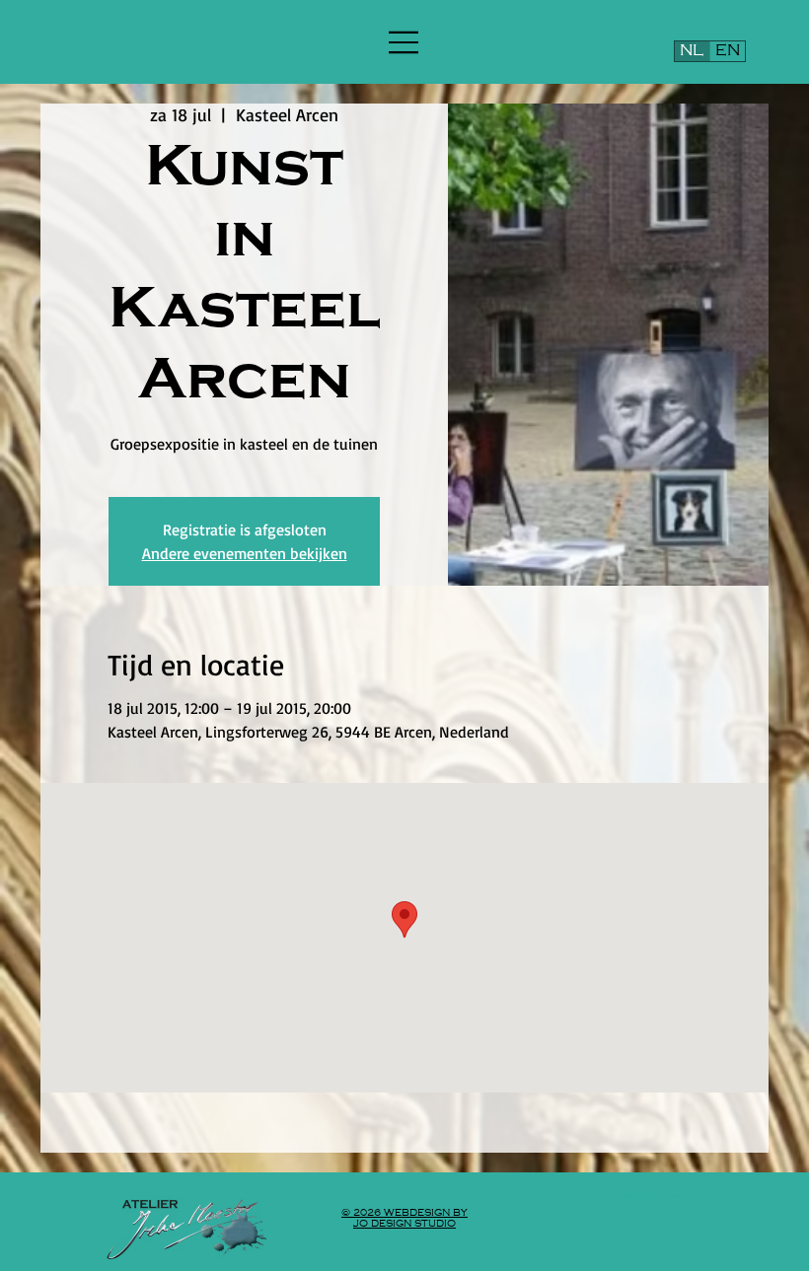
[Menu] (404, 42)
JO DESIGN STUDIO (404, 1223)
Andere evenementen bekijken (244, 553)
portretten (647, 1195)
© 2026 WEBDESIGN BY (404, 1212)
